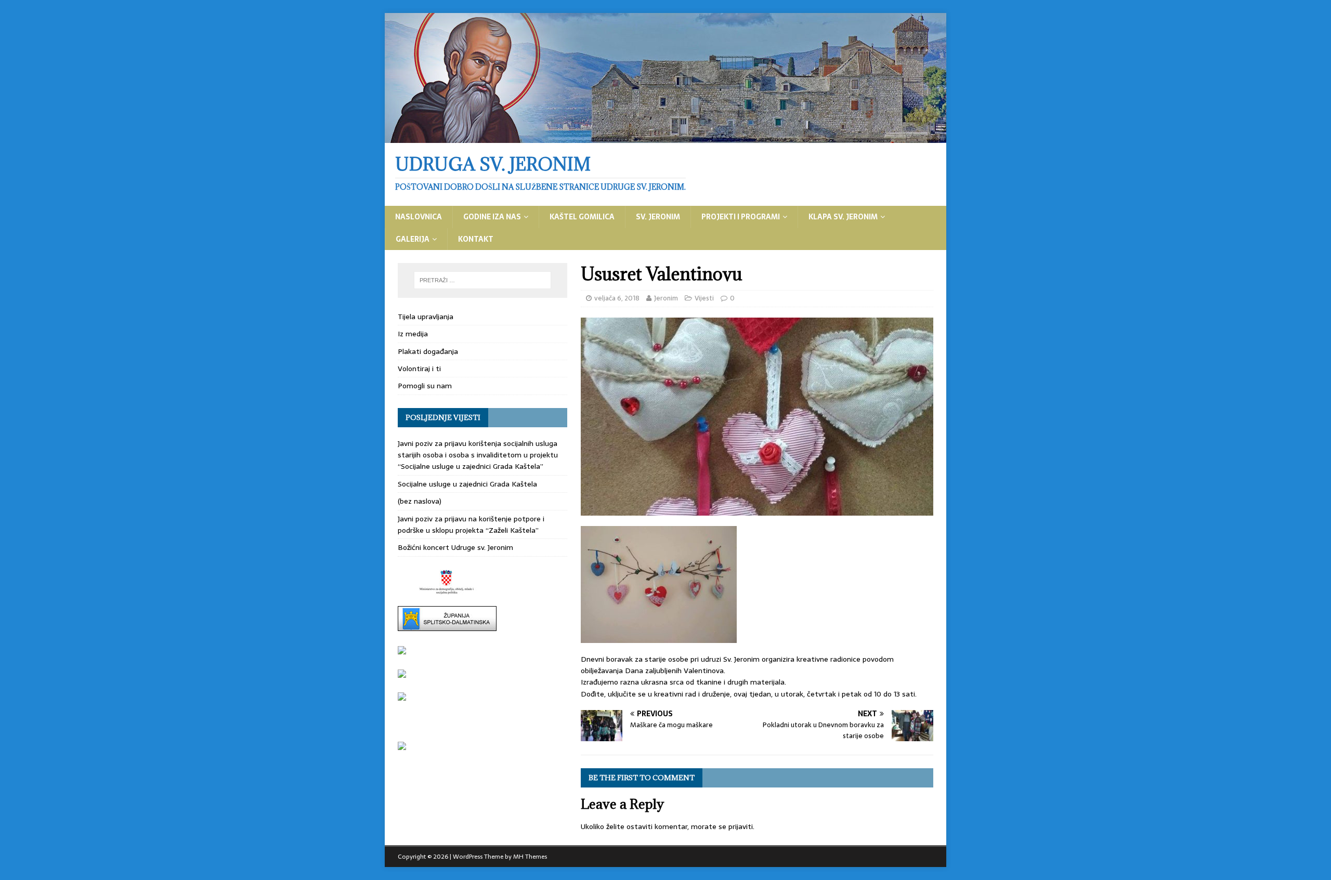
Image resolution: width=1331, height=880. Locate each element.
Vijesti (704, 298)
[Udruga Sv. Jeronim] (665, 137)
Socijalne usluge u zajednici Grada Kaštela (467, 484)
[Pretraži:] (482, 280)
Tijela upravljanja (425, 316)
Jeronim (666, 298)
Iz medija (413, 333)
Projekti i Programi (740, 216)
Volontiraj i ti (419, 368)
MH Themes (530, 856)
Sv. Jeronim (658, 216)
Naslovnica (418, 216)
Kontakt (475, 239)
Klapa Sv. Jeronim (843, 216)
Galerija (412, 239)
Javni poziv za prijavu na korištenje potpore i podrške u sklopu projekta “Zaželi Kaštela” (471, 524)
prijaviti (740, 826)
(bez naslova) (419, 501)
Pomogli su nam (425, 385)
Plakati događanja (428, 351)
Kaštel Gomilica (582, 216)
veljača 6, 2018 (617, 298)
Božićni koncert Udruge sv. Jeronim (455, 547)
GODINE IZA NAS (492, 216)
